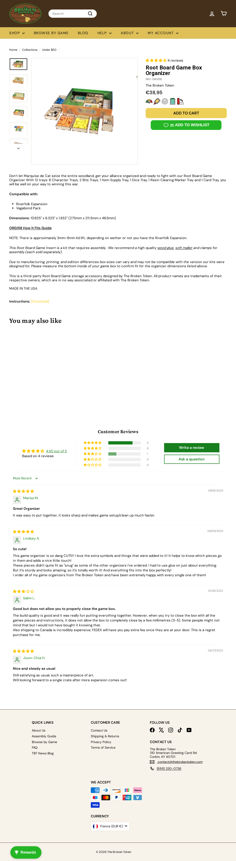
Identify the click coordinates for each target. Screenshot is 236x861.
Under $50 (49, 50)
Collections (29, 50)
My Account (161, 33)
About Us (38, 730)
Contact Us (99, 730)
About (128, 33)
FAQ (35, 747)
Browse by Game (51, 33)
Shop (15, 33)
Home (13, 50)
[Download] (40, 301)
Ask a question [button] (192, 459)
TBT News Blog (43, 753)
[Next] (18, 147)
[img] (23, 491)
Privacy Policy (101, 742)
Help (102, 33)
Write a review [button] (191, 447)
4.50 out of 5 (56, 451)
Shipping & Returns (105, 736)
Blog (83, 33)
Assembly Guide (44, 736)
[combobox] (72, 13)
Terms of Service (103, 747)
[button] (157, 60)
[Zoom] (84, 111)
